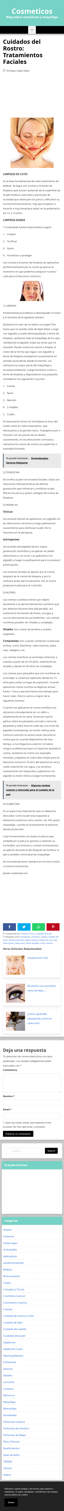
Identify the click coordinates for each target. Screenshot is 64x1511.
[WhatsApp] (39, 927)
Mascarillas (9, 1408)
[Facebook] (9, 927)
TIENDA (7, 1461)
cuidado (44, 937)
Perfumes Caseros (14, 1422)
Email (7, 1109)
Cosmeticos (32, 11)
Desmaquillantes (13, 1355)
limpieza (34, 940)
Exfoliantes (9, 1362)
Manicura (9, 1395)
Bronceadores (11, 1276)
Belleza (7, 1269)
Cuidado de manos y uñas (18, 1316)
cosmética (35, 937)
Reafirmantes (11, 1448)
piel (55, 940)
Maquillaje (9, 1402)
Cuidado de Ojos (12, 1322)
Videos (7, 1474)
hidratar (12, 940)
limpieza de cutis (46, 940)
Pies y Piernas (11, 1441)
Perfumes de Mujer (14, 1435)
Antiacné (8, 1236)
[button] (32, 30)
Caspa (7, 1282)
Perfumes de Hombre (16, 1428)
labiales (7, 1375)
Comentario (10, 1070)
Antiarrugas (10, 1243)
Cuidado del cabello (14, 1329)
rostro (42, 943)
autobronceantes (13, 1262)
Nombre (9, 1096)
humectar (20, 940)
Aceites (7, 1229)
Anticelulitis (10, 1249)
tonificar (49, 943)
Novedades (10, 1415)
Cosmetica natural (14, 1296)
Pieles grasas (8, 943)
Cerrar (11, 1502)
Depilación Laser (13, 1349)
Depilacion (9, 1342)
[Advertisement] (32, 97)
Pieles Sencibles (32, 943)
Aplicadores (10, 1256)
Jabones (8, 1369)
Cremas (8, 1309)
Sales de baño (11, 1455)
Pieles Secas (20, 943)
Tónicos (7, 1468)
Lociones (8, 1388)
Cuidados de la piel (44, 933)
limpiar (27, 940)
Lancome (8, 1382)
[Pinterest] (53, 927)
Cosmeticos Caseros (15, 1302)
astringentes (25, 937)
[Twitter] (24, 927)
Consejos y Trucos (27, 933)
